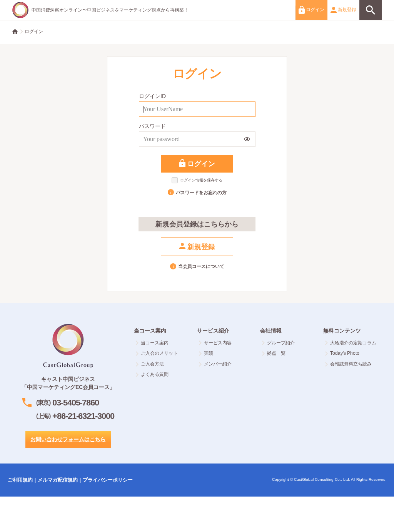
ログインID (152, 96)
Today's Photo (344, 353)
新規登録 (346, 9)
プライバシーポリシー (108, 480)
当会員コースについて (201, 266)
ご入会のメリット (159, 353)
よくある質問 (155, 374)
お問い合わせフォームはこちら (68, 439)
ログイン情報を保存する (201, 180)
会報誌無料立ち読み (351, 364)
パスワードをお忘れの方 (201, 192)
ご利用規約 (20, 480)
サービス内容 (218, 343)
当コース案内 (155, 343)
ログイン (314, 9)
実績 (208, 353)
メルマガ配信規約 (58, 480)
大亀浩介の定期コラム (353, 343)
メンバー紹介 (218, 364)
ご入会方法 (152, 364)
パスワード (152, 126)
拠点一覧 (276, 353)
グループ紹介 (281, 343)
